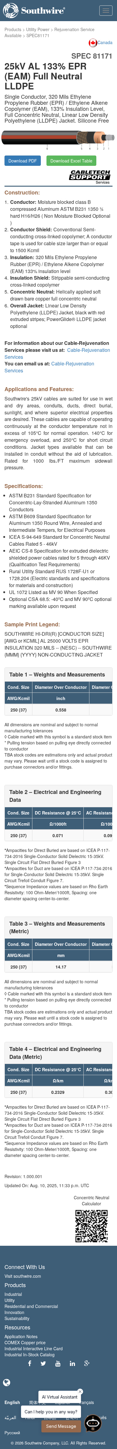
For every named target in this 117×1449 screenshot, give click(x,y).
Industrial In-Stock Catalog (29, 1354)
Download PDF (22, 161)
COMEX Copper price (25, 1342)
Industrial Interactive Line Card (33, 1348)
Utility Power (38, 29)
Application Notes (21, 1336)
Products (12, 29)
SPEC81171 (38, 35)
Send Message (61, 1426)
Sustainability (16, 1318)
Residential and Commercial (31, 1306)
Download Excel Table (71, 161)
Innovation (14, 1312)
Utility (9, 1300)
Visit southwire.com (22, 1276)
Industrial (13, 1294)
